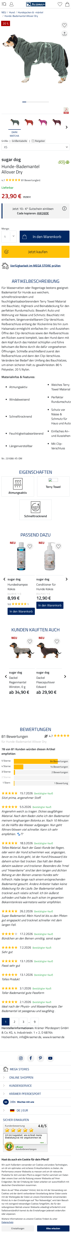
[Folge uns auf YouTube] (50, 1058)
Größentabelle (19, 141)
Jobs (19, 1101)
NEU (4, 12)
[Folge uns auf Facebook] (30, 1058)
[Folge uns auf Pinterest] (40, 1058)
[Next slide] (66, 127)
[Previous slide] (5, 127)
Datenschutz (7, 1222)
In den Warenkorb (21, 611)
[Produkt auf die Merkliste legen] (64, 25)
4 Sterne (6, 766)
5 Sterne (6, 761)
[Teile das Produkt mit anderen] (64, 33)
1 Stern (6, 782)
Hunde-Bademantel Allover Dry (21, 16)
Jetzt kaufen (38, 252)
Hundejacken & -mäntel (30, 12)
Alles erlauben (53, 1228)
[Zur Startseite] (36, 4)
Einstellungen (17, 1228)
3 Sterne (6, 771)
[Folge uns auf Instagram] (21, 1058)
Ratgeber (40, 141)
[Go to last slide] (5, 579)
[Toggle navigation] (4, 4)
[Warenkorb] (67, 4)
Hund (12, 12)
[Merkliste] (60, 4)
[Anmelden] (11, 4)
